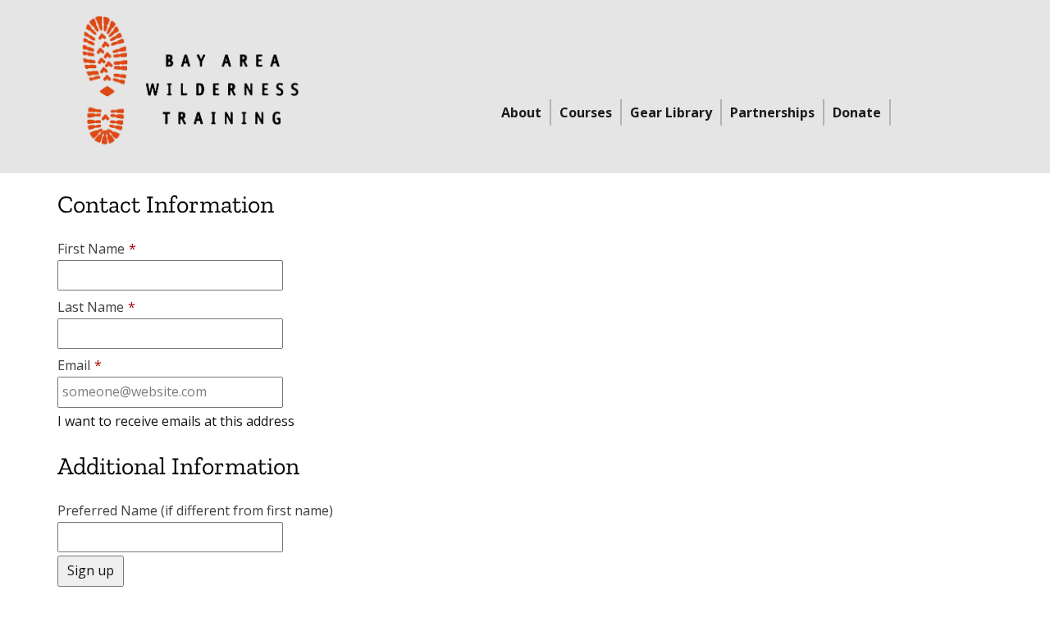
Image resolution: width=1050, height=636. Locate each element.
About (521, 112)
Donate (857, 112)
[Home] (190, 80)
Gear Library (671, 112)
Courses (585, 112)
